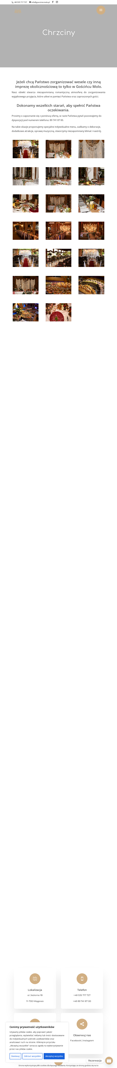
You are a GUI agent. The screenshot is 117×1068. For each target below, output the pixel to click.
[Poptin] (109, 1060)
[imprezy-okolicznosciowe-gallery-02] (58, 157)
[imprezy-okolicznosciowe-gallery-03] (91, 157)
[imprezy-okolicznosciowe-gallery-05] (58, 184)
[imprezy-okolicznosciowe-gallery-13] (26, 266)
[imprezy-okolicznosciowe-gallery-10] (26, 239)
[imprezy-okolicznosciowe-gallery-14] (58, 266)
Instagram (88, 1040)
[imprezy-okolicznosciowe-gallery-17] (58, 293)
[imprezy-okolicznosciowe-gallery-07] (26, 211)
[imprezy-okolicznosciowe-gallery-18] (91, 293)
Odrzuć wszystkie (32, 1056)
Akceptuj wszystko (54, 1056)
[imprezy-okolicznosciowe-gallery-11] (58, 239)
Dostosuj (15, 1056)
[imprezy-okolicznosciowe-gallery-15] (91, 266)
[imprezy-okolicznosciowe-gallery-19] (26, 320)
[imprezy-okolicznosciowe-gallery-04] (26, 184)
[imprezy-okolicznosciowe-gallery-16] (26, 293)
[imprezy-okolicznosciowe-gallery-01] (26, 157)
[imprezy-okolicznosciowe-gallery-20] (58, 320)
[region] (37, 1042)
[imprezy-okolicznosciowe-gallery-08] (58, 211)
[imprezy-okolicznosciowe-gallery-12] (91, 239)
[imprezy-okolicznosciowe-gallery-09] (91, 211)
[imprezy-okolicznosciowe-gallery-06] (91, 184)
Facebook (75, 1040)
